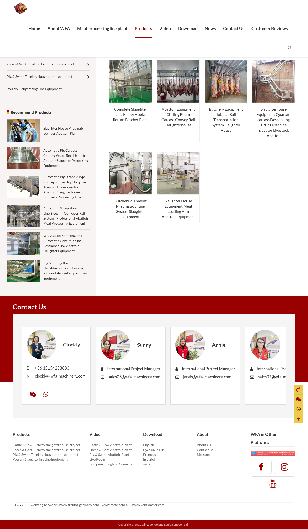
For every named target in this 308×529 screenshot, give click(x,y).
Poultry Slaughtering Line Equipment (34, 89)
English (148, 445)
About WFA (58, 28)
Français (149, 454)
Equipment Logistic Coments (111, 464)
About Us (204, 445)
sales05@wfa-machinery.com (134, 376)
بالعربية (148, 464)
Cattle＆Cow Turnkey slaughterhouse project (46, 445)
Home (34, 28)
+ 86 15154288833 (51, 368)
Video (165, 28)
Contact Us (233, 28)
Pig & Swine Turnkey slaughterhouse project (48, 76)
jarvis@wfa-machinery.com (207, 376)
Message (203, 454)
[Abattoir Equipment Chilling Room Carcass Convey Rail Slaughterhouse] (178, 81)
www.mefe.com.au (115, 505)
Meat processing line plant (102, 28)
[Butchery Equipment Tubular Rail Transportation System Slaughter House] (226, 81)
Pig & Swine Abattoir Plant (109, 454)
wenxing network (44, 505)
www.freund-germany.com (79, 505)
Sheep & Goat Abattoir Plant (111, 450)
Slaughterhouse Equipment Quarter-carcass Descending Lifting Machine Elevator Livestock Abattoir (274, 122)
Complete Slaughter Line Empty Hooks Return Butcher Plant (130, 114)
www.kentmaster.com (148, 505)
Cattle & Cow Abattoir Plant (111, 445)
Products (143, 28)
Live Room (97, 459)
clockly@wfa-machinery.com (60, 376)
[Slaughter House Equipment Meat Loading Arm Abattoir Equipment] (178, 173)
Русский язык (153, 450)
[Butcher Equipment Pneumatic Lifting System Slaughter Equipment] (130, 173)
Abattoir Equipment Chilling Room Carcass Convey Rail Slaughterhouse (178, 117)
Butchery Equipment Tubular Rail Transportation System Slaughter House (226, 119)
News (210, 28)
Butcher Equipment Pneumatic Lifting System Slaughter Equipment (130, 208)
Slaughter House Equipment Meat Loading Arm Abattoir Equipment (178, 208)
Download (188, 28)
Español (149, 459)
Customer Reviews (269, 28)
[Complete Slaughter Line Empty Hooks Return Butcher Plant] (130, 81)
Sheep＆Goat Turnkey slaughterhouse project (48, 64)
